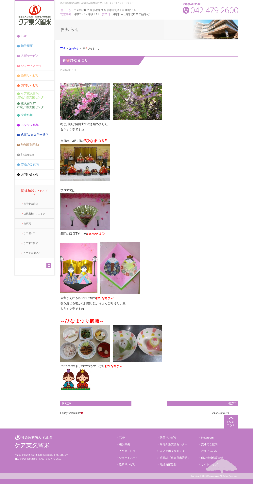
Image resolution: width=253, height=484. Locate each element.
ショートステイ (31, 65)
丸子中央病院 (31, 203)
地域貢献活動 (30, 144)
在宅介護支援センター (174, 451)
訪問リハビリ (30, 85)
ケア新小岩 (30, 233)
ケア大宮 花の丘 (32, 253)
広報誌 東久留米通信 (34, 134)
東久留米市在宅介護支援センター (32, 105)
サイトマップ (209, 464)
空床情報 (27, 115)
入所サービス (30, 55)
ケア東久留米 (31, 243)
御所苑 (27, 223)
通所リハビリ (30, 75)
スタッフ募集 (30, 124)
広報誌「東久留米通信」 (175, 457)
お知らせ (73, 48)
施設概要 (27, 45)
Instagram (27, 154)
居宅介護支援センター (174, 444)
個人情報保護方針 (212, 457)
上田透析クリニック (34, 213)
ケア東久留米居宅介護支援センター (32, 95)
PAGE (231, 423)
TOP (24, 36)
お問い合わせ (30, 174)
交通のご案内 (30, 164)
